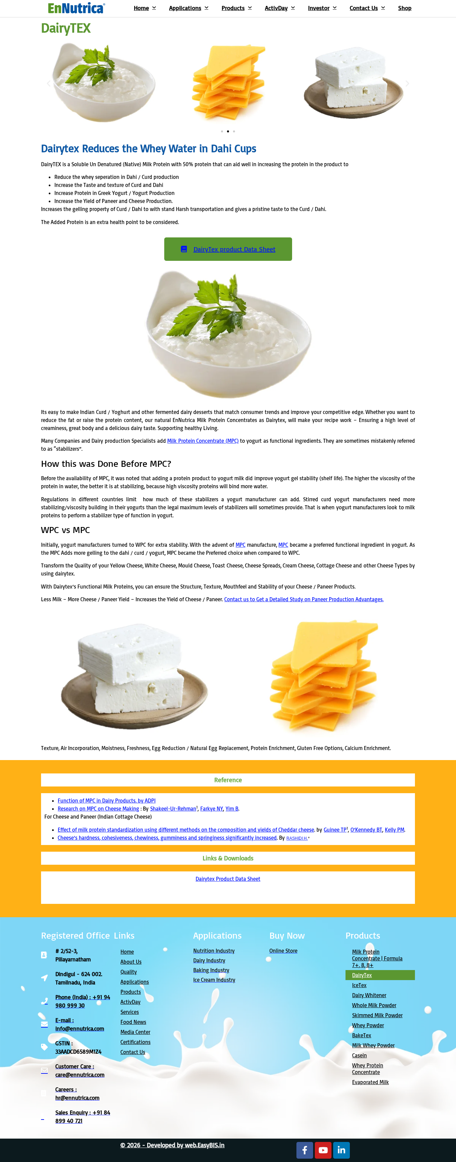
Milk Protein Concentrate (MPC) (202, 440)
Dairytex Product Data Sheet (228, 878)
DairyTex (362, 975)
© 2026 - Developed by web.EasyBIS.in (172, 1145)
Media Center (135, 1032)
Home (141, 7)
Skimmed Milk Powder (377, 1015)
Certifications (136, 1042)
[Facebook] (304, 1150)
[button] (48, 83)
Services (130, 1012)
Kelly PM (394, 829)
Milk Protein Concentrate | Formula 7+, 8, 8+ (377, 958)
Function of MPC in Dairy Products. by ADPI (107, 800)
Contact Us (364, 7)
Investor (318, 7)
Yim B (232, 808)
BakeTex (361, 1035)
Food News (133, 1022)
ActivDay (276, 7)
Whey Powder (368, 1025)
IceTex (359, 985)
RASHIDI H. (297, 838)
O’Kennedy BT (366, 829)
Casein (359, 1055)
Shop (405, 7)
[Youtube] (323, 1150)
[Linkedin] (341, 1150)
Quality (129, 971)
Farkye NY (211, 808)
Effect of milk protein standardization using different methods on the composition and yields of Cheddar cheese (186, 829)
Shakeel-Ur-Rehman (173, 808)
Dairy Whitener (369, 995)
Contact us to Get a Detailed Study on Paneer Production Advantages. (304, 599)
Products (233, 7)
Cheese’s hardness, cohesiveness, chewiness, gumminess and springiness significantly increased (167, 837)
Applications (185, 7)
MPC (240, 544)
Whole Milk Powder (374, 1005)
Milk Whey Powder (373, 1045)
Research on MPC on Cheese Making (98, 808)
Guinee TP (335, 829)
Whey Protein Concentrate (367, 1068)
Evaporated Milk (370, 1082)
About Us (131, 961)
